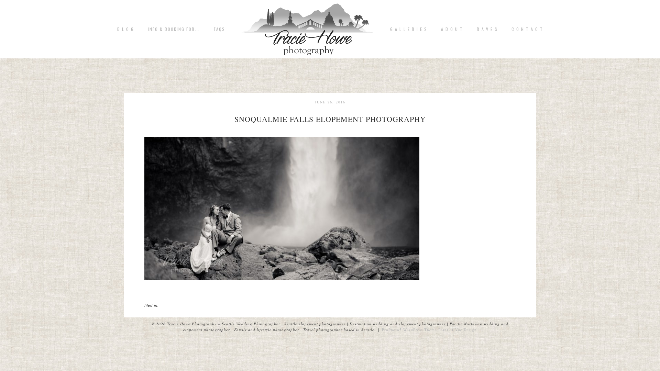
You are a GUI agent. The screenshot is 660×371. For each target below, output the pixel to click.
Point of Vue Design (457, 329)
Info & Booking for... (174, 29)
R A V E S (487, 29)
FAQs (219, 29)
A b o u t (452, 29)
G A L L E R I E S (408, 29)
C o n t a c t (527, 29)
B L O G (125, 29)
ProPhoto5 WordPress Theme (409, 329)
